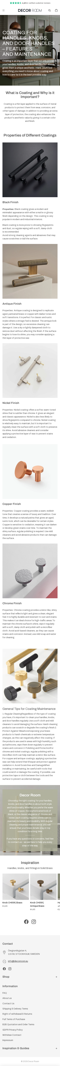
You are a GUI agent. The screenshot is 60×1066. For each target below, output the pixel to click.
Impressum (7, 1040)
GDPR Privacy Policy (12, 1030)
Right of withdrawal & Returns (17, 1014)
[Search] (49, 10)
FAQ (4, 993)
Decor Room (33, 1061)
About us (7, 998)
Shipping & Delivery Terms (15, 1009)
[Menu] (3, 10)
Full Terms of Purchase (13, 1019)
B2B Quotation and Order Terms (18, 1024)
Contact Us (8, 1003)
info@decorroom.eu (18, 961)
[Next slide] (54, 892)
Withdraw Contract (11, 1035)
